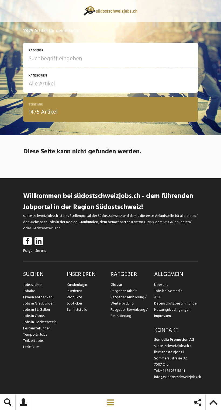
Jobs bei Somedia (168, 291)
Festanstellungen (37, 328)
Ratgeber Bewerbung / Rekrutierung (129, 312)
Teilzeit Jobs (33, 341)
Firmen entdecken (38, 297)
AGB (157, 297)
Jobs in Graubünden (38, 303)
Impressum (162, 316)
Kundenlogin (77, 285)
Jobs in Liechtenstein (40, 322)
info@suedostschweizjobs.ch (177, 377)
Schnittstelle (77, 309)
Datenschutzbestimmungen (176, 303)
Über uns (161, 285)
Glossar (116, 285)
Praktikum (31, 347)
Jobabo (29, 291)
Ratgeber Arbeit (123, 291)
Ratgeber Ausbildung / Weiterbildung (128, 300)
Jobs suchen (32, 285)
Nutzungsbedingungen (172, 309)
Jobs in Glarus (33, 316)
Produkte (74, 297)
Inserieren (74, 291)
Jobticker (74, 303)
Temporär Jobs (35, 334)
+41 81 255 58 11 (172, 371)
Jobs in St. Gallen (36, 309)
